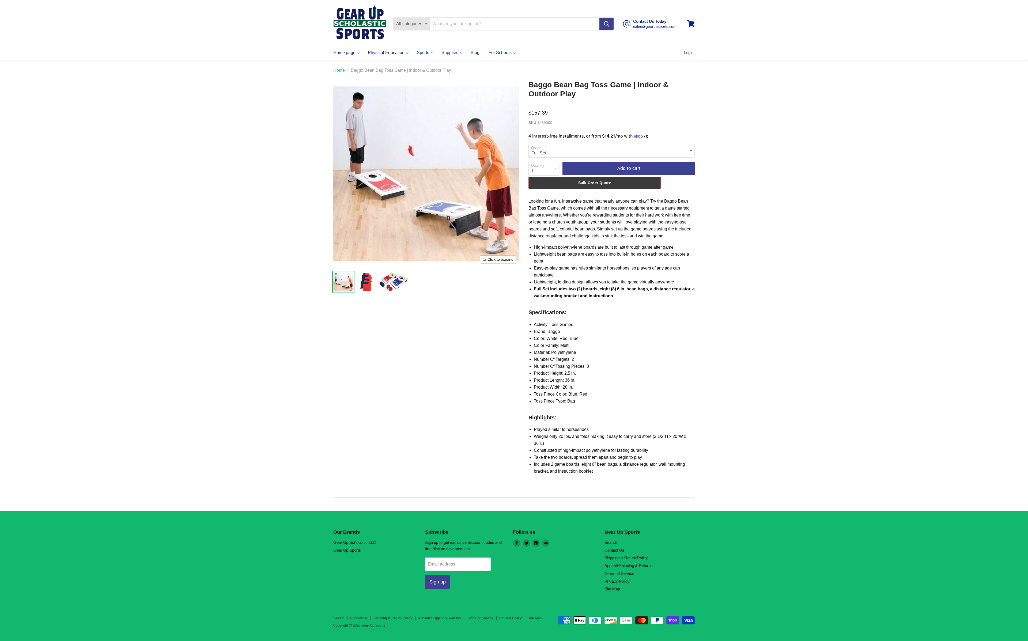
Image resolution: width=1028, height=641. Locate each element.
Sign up (437, 582)
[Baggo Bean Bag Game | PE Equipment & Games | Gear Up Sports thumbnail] (393, 282)
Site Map (612, 589)
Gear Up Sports (347, 550)
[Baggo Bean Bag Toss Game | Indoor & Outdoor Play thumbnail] (366, 282)
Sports (423, 52)
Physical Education (387, 52)
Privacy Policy (617, 581)
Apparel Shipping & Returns (628, 565)
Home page (345, 52)
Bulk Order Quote (594, 182)
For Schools (501, 52)
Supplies (450, 52)
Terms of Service (619, 573)
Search (610, 542)
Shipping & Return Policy (626, 558)
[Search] (606, 24)
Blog (475, 52)
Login (688, 52)
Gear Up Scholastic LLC (354, 542)
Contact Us (614, 550)
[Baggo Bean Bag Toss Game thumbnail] (343, 282)
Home (339, 70)
